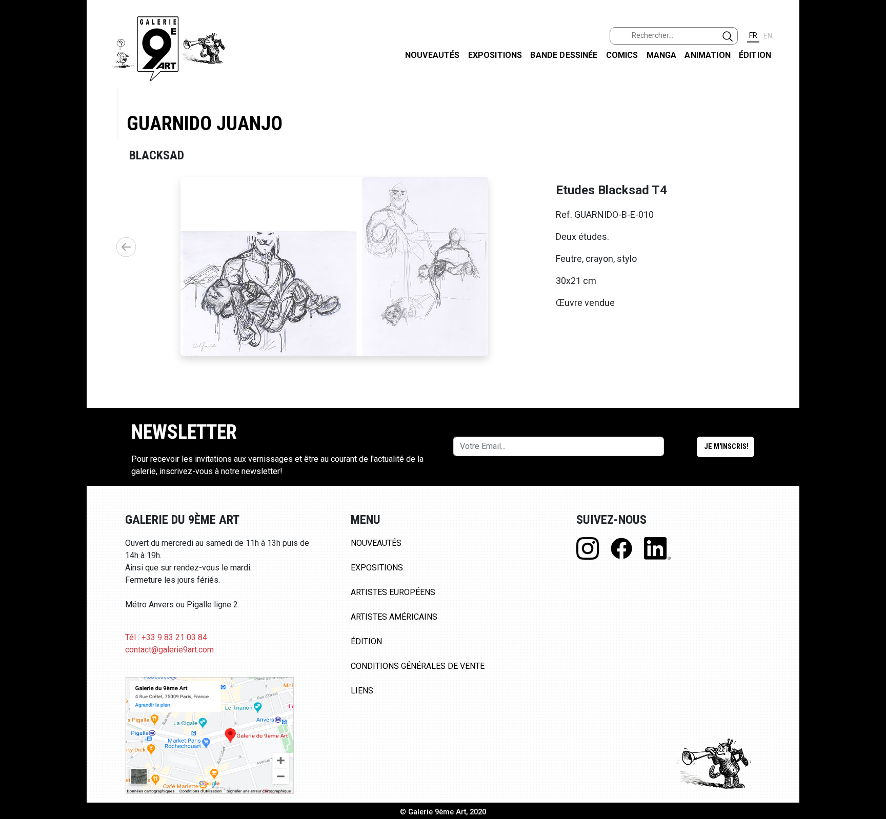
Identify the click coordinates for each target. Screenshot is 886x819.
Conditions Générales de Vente (418, 666)
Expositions (495, 55)
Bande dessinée (563, 55)
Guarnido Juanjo (205, 123)
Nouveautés (432, 55)
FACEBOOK (870, 78)
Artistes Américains (394, 617)
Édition (755, 55)
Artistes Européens (393, 592)
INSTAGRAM (870, 131)
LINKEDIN (870, 183)
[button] (126, 247)
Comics (622, 55)
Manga (662, 55)
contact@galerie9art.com (169, 649)
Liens (362, 690)
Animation (707, 55)
